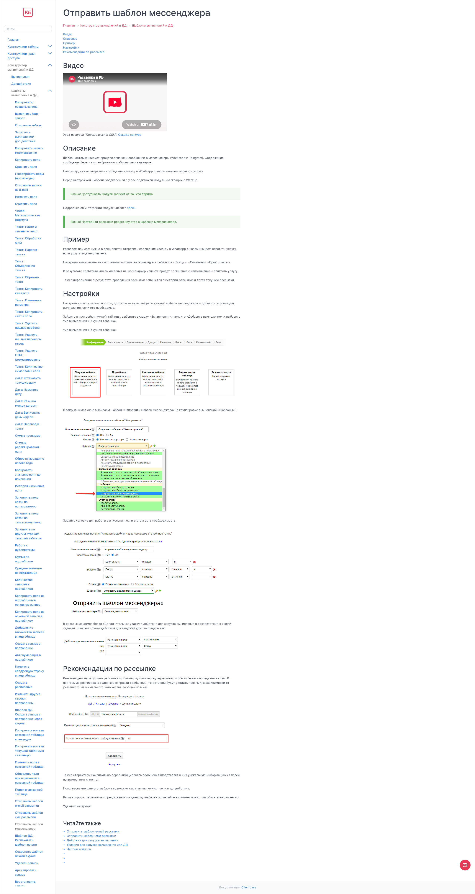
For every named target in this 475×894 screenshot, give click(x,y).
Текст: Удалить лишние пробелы (27, 325)
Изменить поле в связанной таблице (29, 764)
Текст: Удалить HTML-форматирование (27, 355)
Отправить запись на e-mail (28, 187)
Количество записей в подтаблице (24, 584)
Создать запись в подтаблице (27, 646)
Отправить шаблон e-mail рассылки (29, 803)
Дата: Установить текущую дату (28, 380)
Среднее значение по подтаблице (28, 570)
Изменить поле (26, 197)
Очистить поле (26, 204)
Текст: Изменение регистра (28, 302)
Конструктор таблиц (23, 46)
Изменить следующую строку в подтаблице (29, 671)
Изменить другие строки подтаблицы (27, 698)
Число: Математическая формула (27, 215)
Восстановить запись (25, 884)
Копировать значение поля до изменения (28, 474)
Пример (69, 43)
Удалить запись (26, 863)
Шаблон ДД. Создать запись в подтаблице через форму (28, 716)
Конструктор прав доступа (21, 56)
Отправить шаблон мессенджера (29, 826)
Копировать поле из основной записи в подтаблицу (29, 616)
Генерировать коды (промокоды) (29, 176)
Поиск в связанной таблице (29, 792)
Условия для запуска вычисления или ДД (97, 845)
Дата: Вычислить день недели (27, 415)
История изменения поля (29, 488)
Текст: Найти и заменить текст (26, 229)
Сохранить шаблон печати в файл (29, 854)
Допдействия (21, 83)
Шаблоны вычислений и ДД (24, 93)
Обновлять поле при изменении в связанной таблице (29, 778)
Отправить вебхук (28, 125)
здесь (131, 208)
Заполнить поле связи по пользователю (26, 502)
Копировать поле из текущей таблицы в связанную (29, 750)
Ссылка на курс (129, 134)
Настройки (71, 47)
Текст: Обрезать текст (27, 279)
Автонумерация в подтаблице (28, 657)
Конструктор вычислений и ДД (21, 67)
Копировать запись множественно (29, 150)
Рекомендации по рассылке (83, 52)
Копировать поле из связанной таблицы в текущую (29, 734)
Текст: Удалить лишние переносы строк (28, 339)
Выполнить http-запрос (27, 116)
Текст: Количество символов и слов (29, 369)
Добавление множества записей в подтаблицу (29, 632)
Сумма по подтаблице (24, 559)
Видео (67, 34)
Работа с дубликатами (25, 547)
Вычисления (20, 76)
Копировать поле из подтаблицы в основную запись (29, 600)
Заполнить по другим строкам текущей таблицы (28, 533)
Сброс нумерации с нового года (29, 461)
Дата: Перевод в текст (27, 426)
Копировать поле (27, 159)
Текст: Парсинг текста (26, 252)
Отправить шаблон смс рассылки (29, 815)
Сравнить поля (26, 167)
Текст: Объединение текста (25, 265)
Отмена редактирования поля (27, 447)
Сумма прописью (27, 435)
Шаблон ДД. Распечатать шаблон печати (26, 840)
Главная (13, 39)
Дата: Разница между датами (26, 403)
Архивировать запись (25, 872)
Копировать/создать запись (26, 104)
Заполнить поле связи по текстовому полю (28, 518)
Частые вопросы (79, 849)
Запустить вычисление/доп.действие (25, 136)
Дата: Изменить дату (26, 392)
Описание (70, 38)
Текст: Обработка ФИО (28, 240)
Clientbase (248, 887)
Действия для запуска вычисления (92, 840)
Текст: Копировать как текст (28, 291)
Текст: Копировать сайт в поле (28, 314)
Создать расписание (23, 685)
